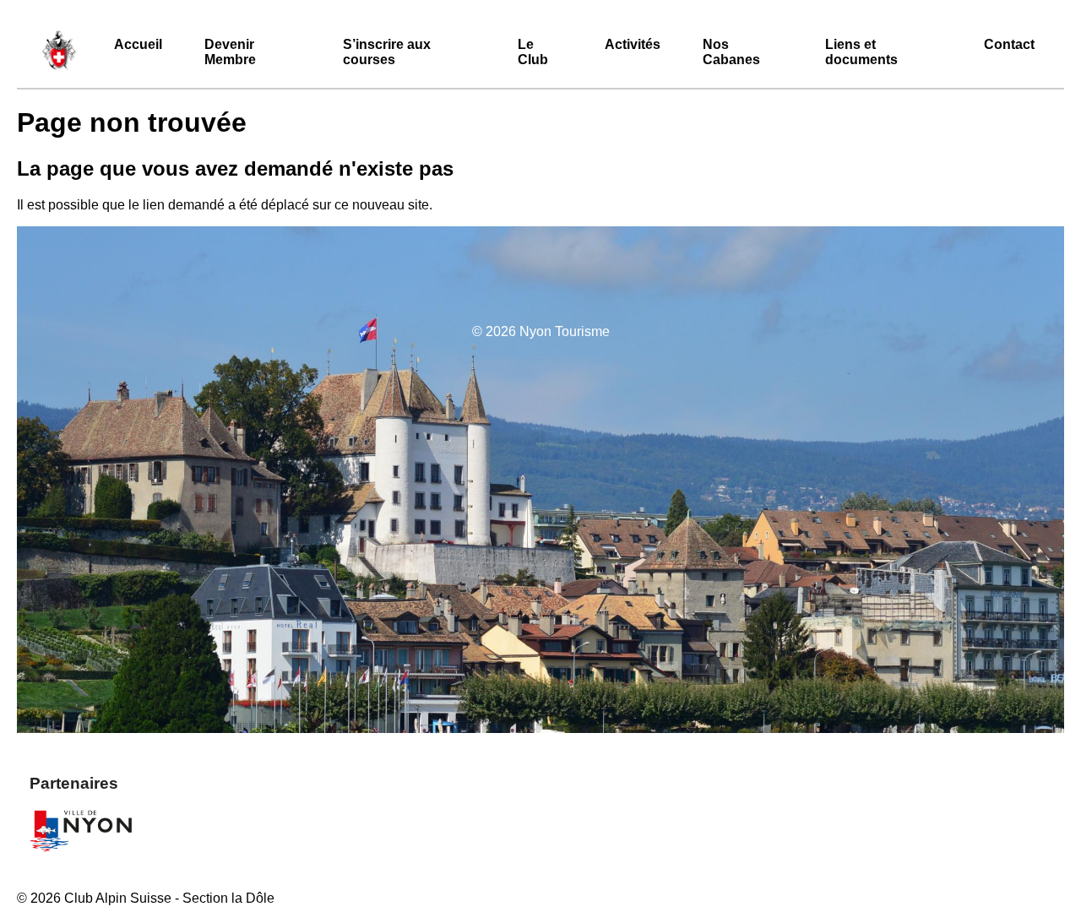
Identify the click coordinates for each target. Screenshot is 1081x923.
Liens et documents (861, 52)
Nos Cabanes (731, 52)
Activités (632, 44)
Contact (1009, 44)
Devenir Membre (230, 52)
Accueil (138, 44)
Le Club (533, 52)
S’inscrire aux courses (387, 52)
